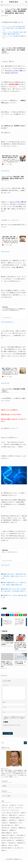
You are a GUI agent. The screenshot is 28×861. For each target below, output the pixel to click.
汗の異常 (5, 822)
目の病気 (14, 827)
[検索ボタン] (26, 2)
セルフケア (19, 807)
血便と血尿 (12, 842)
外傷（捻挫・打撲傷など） (16, 817)
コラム (4, 608)
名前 (4, 702)
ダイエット (5, 810)
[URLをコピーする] (25, 615)
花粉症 (4, 842)
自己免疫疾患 (20, 840)
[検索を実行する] (25, 742)
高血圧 (4, 850)
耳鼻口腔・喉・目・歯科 (8, 835)
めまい (4, 807)
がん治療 (13, 805)
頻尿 (16, 845)
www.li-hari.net (5, 170)
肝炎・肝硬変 (21, 835)
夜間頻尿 (4, 820)
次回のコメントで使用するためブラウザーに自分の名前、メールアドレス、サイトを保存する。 (14, 718)
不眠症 (23, 812)
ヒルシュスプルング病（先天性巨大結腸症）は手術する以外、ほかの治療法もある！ (14, 28)
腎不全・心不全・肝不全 (16, 837)
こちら (15, 776)
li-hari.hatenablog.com (7, 322)
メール (5, 707)
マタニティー (15, 810)
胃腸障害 (5, 837)
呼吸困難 (5, 817)
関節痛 (4, 845)
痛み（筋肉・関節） (7, 825)
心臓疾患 (21, 820)
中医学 (4, 815)
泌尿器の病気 (14, 822)
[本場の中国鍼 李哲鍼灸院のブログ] (14, 2)
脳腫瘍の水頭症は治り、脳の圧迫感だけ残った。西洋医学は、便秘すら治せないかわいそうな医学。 (14, 576)
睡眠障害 (22, 827)
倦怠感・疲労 (13, 815)
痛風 (17, 825)
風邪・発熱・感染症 (7, 847)
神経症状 (5, 830)
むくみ (20, 805)
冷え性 (21, 815)
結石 (16, 832)
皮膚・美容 (5, 827)
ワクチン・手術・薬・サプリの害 (10, 812)
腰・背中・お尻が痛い (8, 840)
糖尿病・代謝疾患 (7, 832)
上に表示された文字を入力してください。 (12, 725)
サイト (4, 712)
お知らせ (5, 805)
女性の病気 (13, 820)
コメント (5, 685)
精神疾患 (13, 830)
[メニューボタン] (2, 2)
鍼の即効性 (21, 842)
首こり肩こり (19, 847)
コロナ (11, 807)
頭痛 (11, 845)
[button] (3, 615)
